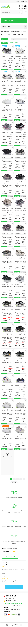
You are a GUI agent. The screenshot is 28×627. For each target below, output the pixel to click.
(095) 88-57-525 (11, 596)
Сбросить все (13, 42)
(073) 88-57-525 (11, 601)
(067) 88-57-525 (11, 598)
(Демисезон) (9, 136)
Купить (4, 70)
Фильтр (6, 39)
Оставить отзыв (10, 556)
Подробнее (10, 70)
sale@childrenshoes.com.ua (13, 603)
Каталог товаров (9, 20)
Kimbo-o (4, 42)
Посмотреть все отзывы (14, 587)
